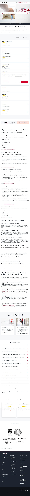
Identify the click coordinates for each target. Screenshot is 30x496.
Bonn (2, 460)
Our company (22, 460)
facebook (11, 450)
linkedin (18, 450)
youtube (15, 450)
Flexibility (4, 295)
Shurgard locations (5, 457)
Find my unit (4, 332)
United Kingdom (4, 448)
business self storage (8, 217)
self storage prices (7, 269)
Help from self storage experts (8, 305)
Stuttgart (3, 479)
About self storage (13, 458)
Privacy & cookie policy (13, 492)
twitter (13, 450)
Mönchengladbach (5, 474)
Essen (3, 464)
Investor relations (22, 476)
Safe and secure (5, 291)
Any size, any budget (6, 281)
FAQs (7, 492)
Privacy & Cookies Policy (18, 76)
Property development (23, 480)
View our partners (4, 78)
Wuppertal (3, 481)
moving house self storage (9, 167)
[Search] (27, 13)
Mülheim (3, 476)
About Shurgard (24, 458)
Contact (22, 470)
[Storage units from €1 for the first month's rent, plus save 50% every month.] (15, 23)
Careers (22, 483)
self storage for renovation (9, 183)
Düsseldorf (3, 462)
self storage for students (9, 204)
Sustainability (22, 463)
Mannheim (3, 472)
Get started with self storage (22, 333)
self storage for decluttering (9, 149)
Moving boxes (23, 455)
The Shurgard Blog (23, 467)
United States (10, 448)
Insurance (22, 472)
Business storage (14, 474)
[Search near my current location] (2, 13)
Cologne (3, 469)
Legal (9, 492)
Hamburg (3, 467)
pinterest (16, 450)
